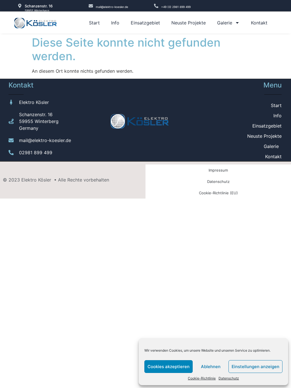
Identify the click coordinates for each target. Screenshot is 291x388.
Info (115, 23)
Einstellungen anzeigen (255, 366)
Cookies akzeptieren (168, 366)
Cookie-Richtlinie (202, 378)
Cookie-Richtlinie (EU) (218, 193)
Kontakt (259, 23)
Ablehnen (211, 366)
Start (94, 23)
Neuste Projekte (188, 23)
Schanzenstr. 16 (39, 6)
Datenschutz (229, 378)
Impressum (218, 170)
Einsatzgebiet (145, 23)
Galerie (224, 23)
